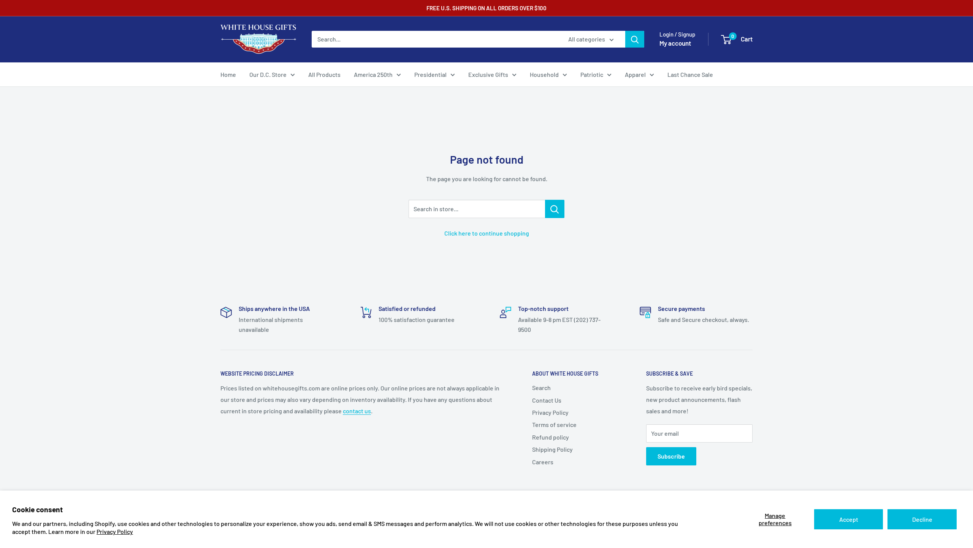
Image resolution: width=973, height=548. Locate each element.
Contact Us (546, 400)
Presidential (430, 74)
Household (544, 74)
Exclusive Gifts (488, 74)
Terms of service (554, 424)
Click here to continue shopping (486, 233)
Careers (542, 461)
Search (541, 387)
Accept (848, 519)
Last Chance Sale (690, 74)
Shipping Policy (552, 449)
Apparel (635, 74)
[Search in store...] (554, 209)
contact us (357, 410)
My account (675, 43)
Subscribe (671, 456)
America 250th (373, 74)
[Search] (634, 39)
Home (228, 74)
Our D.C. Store (268, 74)
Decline (922, 519)
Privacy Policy (115, 531)
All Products (324, 74)
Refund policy (550, 437)
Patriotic (591, 74)
